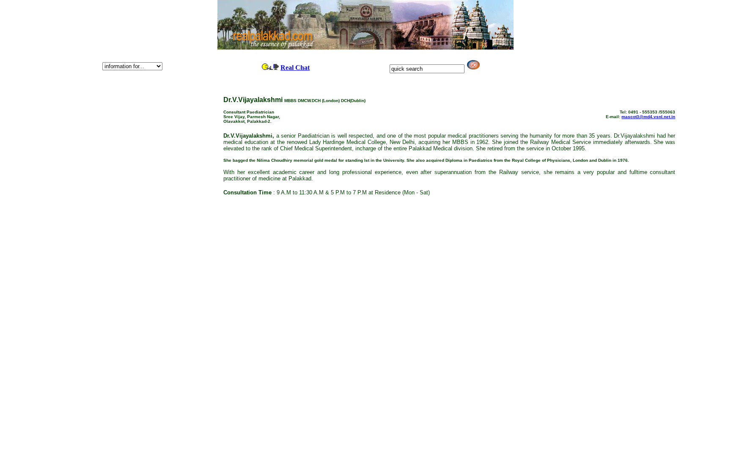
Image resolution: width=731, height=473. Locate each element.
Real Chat (295, 67)
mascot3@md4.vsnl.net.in (648, 116)
